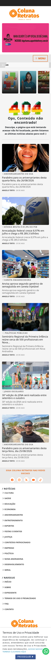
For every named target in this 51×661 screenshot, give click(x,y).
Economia (10, 509)
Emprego (9, 548)
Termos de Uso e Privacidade (20, 598)
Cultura (9, 493)
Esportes (9, 526)
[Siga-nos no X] (26, 479)
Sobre (7, 587)
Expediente (10, 592)
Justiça (8, 537)
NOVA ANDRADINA (13, 559)
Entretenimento (13, 520)
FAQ (6, 603)
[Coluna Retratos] (25, 14)
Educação (9, 504)
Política (9, 553)
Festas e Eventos (13, 531)
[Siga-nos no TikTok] (40, 479)
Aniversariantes (13, 515)
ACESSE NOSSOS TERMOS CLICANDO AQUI (23, 650)
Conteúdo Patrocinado (17, 542)
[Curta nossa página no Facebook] (12, 479)
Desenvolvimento (14, 564)
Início (7, 581)
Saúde (7, 498)
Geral (7, 570)
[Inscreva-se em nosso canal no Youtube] (33, 479)
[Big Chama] (25, 37)
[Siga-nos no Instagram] (19, 479)
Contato (9, 609)
